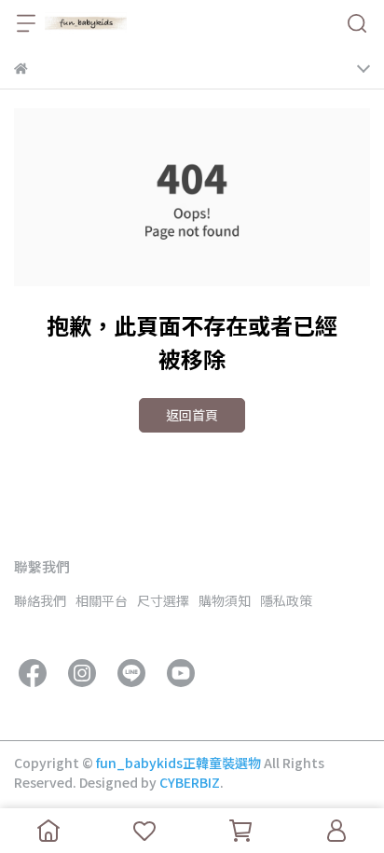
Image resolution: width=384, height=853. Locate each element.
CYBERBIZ (189, 782)
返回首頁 (192, 415)
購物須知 (225, 600)
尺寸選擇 (163, 600)
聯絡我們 (40, 600)
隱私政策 (286, 600)
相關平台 (101, 600)
